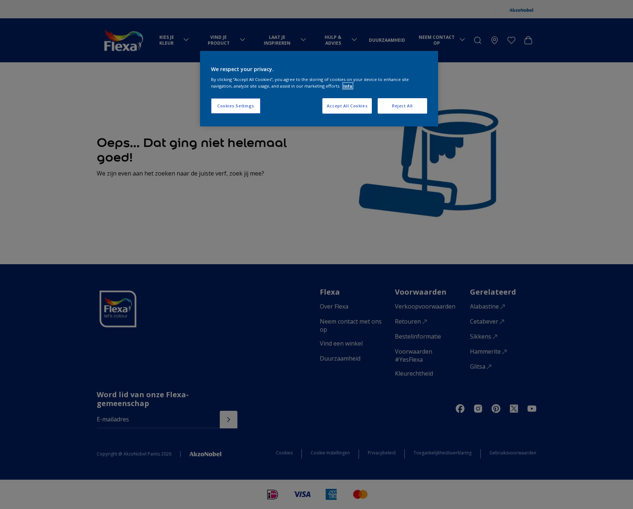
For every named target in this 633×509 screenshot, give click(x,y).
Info (347, 86)
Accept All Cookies (347, 105)
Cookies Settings (235, 105)
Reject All (402, 105)
